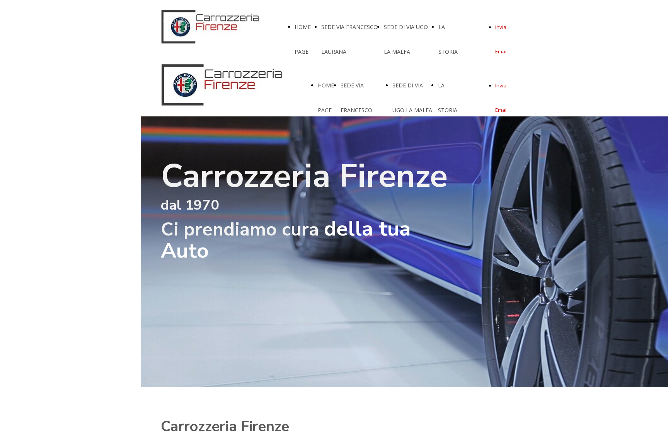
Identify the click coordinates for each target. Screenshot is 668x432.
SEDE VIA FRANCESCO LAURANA (356, 110)
